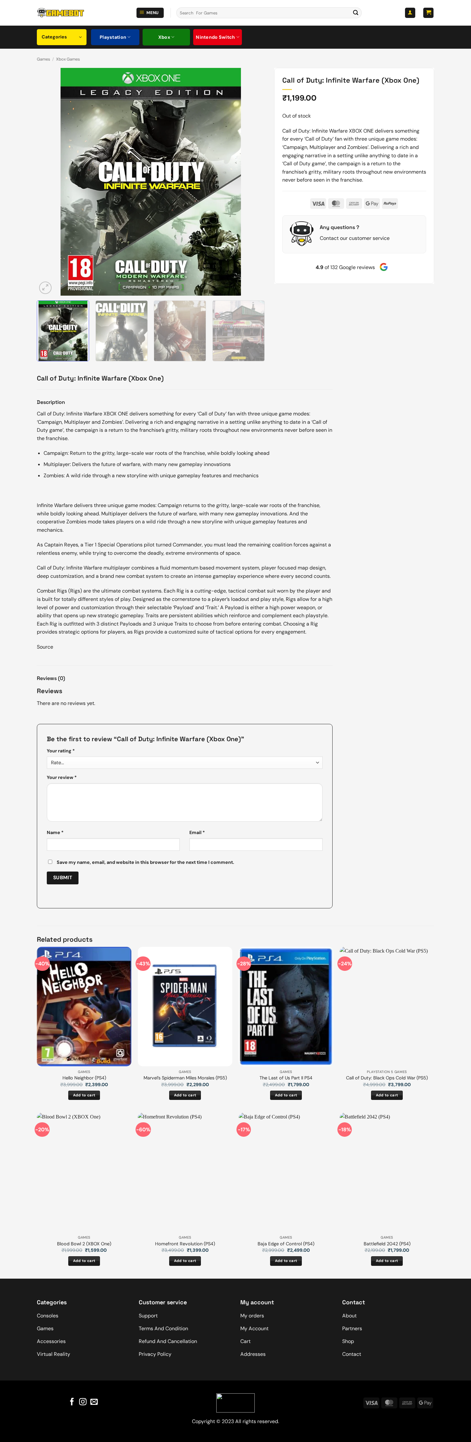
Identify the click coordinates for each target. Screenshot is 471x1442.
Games (43, 59)
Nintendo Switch (215, 37)
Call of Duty (296, 130)
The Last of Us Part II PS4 (286, 1078)
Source (45, 646)
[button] (150, 13)
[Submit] (355, 12)
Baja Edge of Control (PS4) (286, 1244)
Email (197, 832)
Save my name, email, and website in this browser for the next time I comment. (145, 862)
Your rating (61, 751)
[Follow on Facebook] (72, 1402)
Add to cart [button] (84, 1095)
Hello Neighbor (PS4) (84, 1078)
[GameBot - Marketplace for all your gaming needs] (60, 12)
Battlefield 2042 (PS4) (387, 1244)
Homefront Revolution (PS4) (185, 1244)
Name (55, 832)
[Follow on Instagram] (83, 1402)
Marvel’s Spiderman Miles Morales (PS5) (185, 1078)
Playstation (113, 37)
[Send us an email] (94, 1402)
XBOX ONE (361, 130)
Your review (62, 777)
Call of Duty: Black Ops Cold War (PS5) (387, 1078)
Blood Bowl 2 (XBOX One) (84, 1244)
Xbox (164, 37)
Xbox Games (68, 59)
